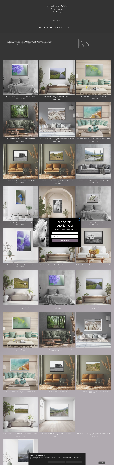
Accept (56, 462)
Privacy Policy (39, 459)
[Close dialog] (79, 219)
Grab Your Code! (65, 240)
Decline (74, 462)
